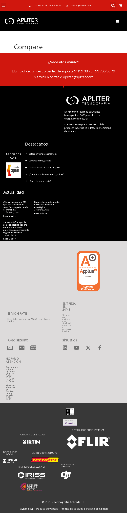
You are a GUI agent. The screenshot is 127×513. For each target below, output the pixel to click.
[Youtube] (76, 347)
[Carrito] (121, 6)
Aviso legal (26, 509)
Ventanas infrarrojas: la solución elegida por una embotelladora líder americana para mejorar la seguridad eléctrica (16, 227)
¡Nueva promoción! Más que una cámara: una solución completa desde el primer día (15, 206)
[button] (3, 5)
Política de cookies (72, 509)
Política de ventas (47, 509)
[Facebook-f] (99, 347)
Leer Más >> (9, 216)
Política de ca (94, 509)
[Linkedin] (65, 347)
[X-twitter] (88, 347)
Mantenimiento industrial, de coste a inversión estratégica (47, 205)
